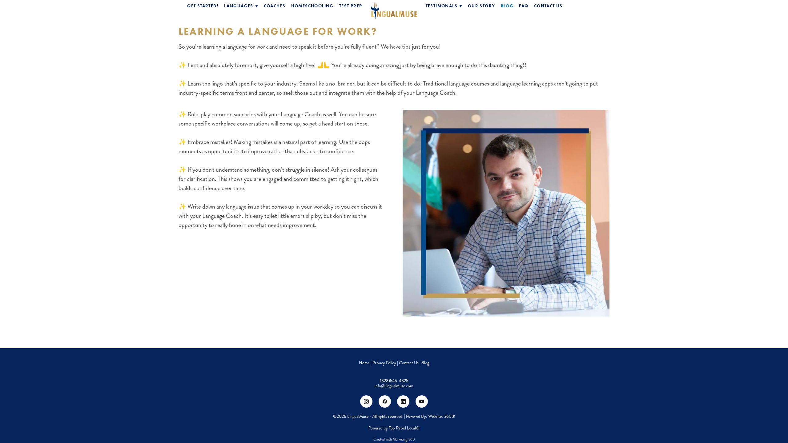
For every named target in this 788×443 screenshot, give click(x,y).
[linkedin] (403, 401)
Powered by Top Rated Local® (394, 428)
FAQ (523, 6)
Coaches (275, 6)
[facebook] (385, 401)
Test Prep (350, 6)
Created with (394, 439)
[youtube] (422, 401)
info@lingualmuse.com (394, 386)
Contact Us (548, 6)
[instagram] (366, 401)
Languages (241, 6)
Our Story (481, 6)
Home (365, 363)
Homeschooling (312, 6)
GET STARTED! (203, 6)
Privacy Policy (384, 363)
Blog (507, 6)
